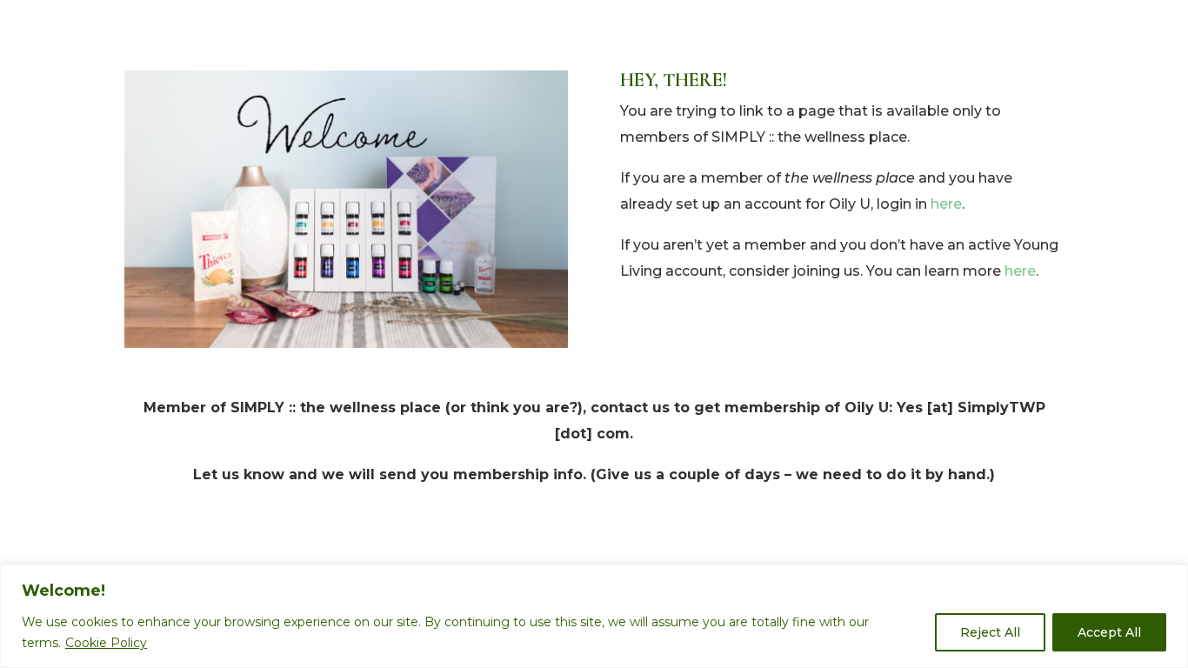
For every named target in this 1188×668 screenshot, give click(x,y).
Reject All (990, 632)
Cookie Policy (106, 643)
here (946, 204)
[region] (594, 616)
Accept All (1109, 632)
